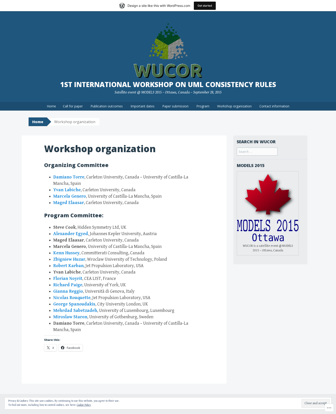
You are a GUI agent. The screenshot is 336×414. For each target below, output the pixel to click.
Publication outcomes (107, 106)
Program (202, 106)
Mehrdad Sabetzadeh (75, 310)
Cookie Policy (84, 404)
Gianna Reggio (68, 291)
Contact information (274, 106)
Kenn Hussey (66, 253)
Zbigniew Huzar (69, 259)
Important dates (143, 106)
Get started (204, 5)
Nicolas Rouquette (72, 297)
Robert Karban (68, 265)
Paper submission (175, 106)
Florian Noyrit (67, 278)
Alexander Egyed (70, 233)
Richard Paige (67, 285)
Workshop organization (234, 106)
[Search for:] (257, 152)
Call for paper (73, 106)
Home (51, 106)
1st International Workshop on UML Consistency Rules (168, 84)
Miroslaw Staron (70, 317)
